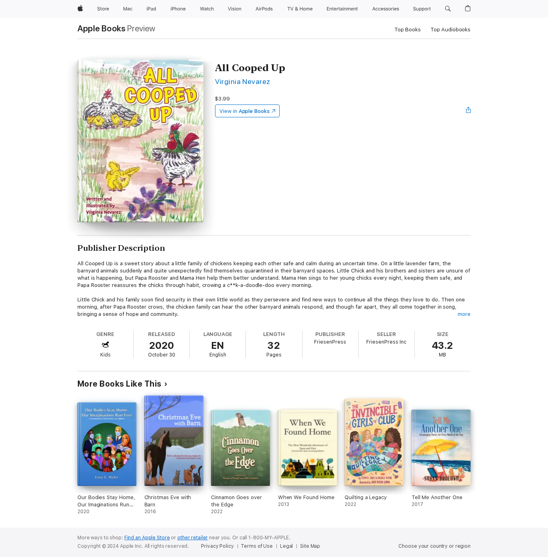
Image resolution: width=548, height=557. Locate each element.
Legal (286, 546)
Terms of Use (257, 546)
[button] (448, 9)
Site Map (310, 546)
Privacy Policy (217, 546)
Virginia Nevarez (242, 81)
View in (244, 111)
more (464, 314)
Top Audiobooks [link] (450, 30)
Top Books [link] (407, 30)
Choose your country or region (434, 546)
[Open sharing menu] (469, 111)
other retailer (192, 538)
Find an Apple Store (147, 538)
